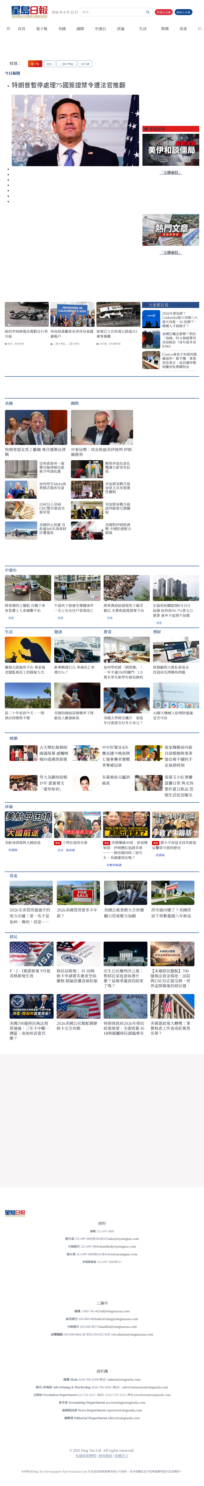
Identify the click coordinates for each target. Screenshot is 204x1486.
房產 (183, 28)
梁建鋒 (12, 850)
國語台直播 (183, 12)
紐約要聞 (19, 343)
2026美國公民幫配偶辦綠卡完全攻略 (77, 1026)
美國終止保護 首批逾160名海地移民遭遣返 (52, 528)
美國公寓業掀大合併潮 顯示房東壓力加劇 (125, 913)
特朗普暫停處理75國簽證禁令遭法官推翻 (69, 85)
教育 (108, 632)
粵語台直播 (164, 12)
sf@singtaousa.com (115, 1311)
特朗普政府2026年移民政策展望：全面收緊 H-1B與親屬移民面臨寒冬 (124, 1028)
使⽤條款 (105, 1455)
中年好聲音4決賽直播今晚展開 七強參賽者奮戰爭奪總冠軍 (116, 756)
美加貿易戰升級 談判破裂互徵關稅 (117, 508)
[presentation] (75, 130)
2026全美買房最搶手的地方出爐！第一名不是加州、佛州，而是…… (30, 916)
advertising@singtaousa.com (117, 1319)
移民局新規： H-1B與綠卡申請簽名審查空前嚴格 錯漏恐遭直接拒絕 (77, 975)
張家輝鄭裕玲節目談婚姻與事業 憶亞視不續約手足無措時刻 (178, 756)
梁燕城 (160, 855)
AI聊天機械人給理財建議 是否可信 (173, 715)
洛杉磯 (103, 343)
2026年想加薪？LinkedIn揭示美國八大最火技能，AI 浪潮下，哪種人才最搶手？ (180, 319)
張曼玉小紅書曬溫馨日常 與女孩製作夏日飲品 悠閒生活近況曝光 (179, 786)
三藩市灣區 (59, 343)
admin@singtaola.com (124, 1379)
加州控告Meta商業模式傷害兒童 (52, 486)
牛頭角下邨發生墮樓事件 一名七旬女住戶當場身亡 (74, 608)
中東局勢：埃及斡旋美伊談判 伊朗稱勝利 (101, 452)
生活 (9, 632)
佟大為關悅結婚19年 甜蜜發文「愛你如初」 (53, 783)
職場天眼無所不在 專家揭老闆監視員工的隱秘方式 (25, 670)
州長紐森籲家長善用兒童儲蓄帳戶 (71, 334)
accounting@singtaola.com (125, 1402)
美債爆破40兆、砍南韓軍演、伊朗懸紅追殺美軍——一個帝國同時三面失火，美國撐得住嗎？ (125, 850)
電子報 (41, 28)
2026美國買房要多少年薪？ (77, 913)
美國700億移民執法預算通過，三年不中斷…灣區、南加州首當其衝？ (29, 1030)
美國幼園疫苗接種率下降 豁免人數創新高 (74, 715)
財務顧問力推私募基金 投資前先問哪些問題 (172, 670)
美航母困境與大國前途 (23, 842)
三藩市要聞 (73, 343)
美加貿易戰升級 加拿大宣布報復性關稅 (117, 488)
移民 (14, 936)
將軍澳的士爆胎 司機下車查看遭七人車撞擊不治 (25, 608)
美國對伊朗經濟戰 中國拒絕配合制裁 (118, 528)
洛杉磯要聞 (115, 343)
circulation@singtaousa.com (132, 1334)
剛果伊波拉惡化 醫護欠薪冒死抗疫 (117, 467)
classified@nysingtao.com (117, 1246)
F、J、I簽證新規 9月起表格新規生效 (30, 973)
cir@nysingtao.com (123, 1254)
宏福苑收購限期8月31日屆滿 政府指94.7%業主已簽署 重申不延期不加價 (173, 610)
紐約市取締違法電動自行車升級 (26, 334)
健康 (58, 632)
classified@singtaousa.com (117, 1326)
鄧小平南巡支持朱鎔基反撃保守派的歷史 (174, 845)
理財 (157, 632)
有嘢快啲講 (114, 865)
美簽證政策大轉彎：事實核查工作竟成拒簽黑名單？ (170, 1028)
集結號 (70, 850)
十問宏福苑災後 (71, 842)
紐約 (10, 343)
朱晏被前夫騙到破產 (116, 780)
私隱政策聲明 (86, 1455)
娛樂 (165, 28)
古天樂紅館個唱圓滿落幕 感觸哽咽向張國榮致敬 (53, 753)
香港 (11, 618)
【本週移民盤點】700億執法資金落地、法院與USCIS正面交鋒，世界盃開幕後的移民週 (170, 978)
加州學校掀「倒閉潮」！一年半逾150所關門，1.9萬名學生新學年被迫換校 (123, 672)
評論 (9, 806)
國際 (80, 28)
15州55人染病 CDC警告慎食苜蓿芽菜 (52, 508)
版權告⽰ (121, 1455)
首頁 (21, 28)
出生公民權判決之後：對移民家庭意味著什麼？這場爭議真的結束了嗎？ (123, 978)
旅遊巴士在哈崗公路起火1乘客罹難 (116, 334)
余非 (61, 850)
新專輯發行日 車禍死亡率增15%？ (74, 670)
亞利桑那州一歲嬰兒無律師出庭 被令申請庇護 (51, 467)
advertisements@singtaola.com (145, 1387)
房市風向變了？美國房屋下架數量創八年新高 (171, 913)
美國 (62, 28)
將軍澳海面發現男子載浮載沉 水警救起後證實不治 (124, 608)
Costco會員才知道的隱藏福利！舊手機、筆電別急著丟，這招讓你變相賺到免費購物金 (179, 360)
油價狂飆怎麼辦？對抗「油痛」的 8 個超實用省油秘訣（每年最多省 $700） (179, 340)
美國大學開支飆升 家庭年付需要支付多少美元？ (123, 720)
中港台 (100, 28)
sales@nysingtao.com (123, 1238)
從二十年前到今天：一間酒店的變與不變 (24, 715)
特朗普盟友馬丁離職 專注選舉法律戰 (35, 452)
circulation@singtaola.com (152, 1395)
